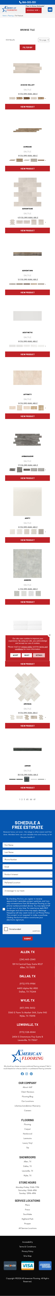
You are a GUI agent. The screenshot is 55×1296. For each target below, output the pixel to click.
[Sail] (27, 625)
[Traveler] (27, 254)
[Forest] (41, 284)
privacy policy (26, 647)
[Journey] (27, 284)
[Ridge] (27, 98)
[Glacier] (31, 593)
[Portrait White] (27, 192)
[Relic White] (27, 687)
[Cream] (27, 378)
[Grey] (41, 531)
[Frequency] (27, 346)
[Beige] (34, 408)
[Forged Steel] (27, 749)
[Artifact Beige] (27, 717)
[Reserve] (27, 160)
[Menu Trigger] (50, 9)
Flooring (10, 16)
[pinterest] (32, 1074)
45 (27, 799)
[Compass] (34, 284)
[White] (27, 501)
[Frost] (24, 593)
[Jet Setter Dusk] (34, 470)
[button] (34, 10)
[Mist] (27, 563)
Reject (26, 655)
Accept (15, 655)
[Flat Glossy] (19, 346)
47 (34, 799)
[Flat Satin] (27, 316)
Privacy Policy (44, 913)
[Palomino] (27, 130)
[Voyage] (19, 284)
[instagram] (27, 1074)
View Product (27, 106)
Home (5, 16)
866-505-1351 (29, 2)
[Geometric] (34, 346)
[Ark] (19, 98)
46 (31, 799)
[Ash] (27, 68)
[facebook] (23, 1074)
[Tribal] (41, 346)
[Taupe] (27, 531)
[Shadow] (38, 593)
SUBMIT (27, 938)
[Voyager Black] (27, 439)
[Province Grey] (41, 717)
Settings (39, 655)
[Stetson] (41, 160)
